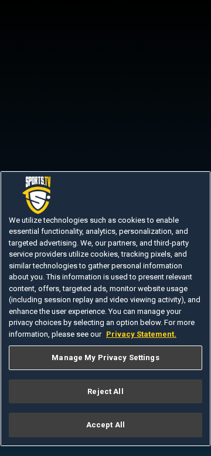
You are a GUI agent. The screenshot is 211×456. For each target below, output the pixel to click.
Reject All (105, 391)
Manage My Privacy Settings (105, 357)
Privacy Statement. (141, 334)
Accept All (105, 424)
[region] (105, 309)
